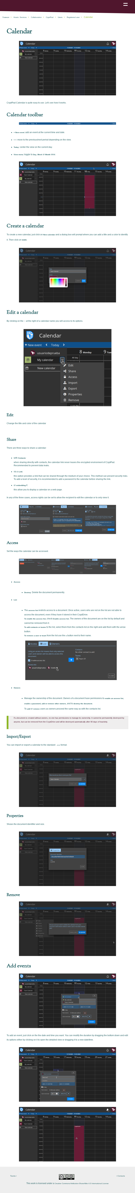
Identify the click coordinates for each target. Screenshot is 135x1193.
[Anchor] (34, 30)
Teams (13, 1176)
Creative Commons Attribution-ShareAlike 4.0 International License (82, 1183)
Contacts (121, 1176)
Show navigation (125, 2)
